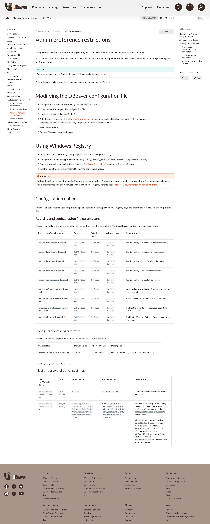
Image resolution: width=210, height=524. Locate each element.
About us (129, 505)
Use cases (170, 485)
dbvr (45, 495)
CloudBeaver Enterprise (53, 488)
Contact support (173, 498)
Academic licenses (133, 488)
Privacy (169, 509)
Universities (89, 520)
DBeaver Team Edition (52, 491)
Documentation (90, 7)
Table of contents (187, 29)
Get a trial (163, 7)
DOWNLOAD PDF (149, 18)
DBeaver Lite (48, 485)
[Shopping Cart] (190, 7)
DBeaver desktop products (55, 509)
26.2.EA (46, 18)
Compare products (51, 498)
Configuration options (83, 118)
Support (147, 7)
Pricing (53, 7)
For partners (90, 505)
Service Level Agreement (177, 513)
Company (129, 509)
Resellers (88, 513)
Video (168, 491)
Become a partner (92, 509)
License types (131, 481)
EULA (168, 520)
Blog (168, 488)
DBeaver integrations (175, 481)
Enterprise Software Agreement (180, 516)
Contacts (129, 516)
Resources (69, 7)
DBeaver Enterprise (51, 478)
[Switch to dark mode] (161, 18)
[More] (172, 31)
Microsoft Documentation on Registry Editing (134, 184)
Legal (168, 505)
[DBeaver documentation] (7, 18)
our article (102, 74)
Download (89, 473)
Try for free (130, 485)
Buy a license (130, 478)
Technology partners (93, 516)
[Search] (178, 7)
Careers (128, 520)
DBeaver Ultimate (50, 481)
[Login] (201, 7)
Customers (130, 513)
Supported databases (175, 478)
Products (38, 7)
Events (169, 495)
